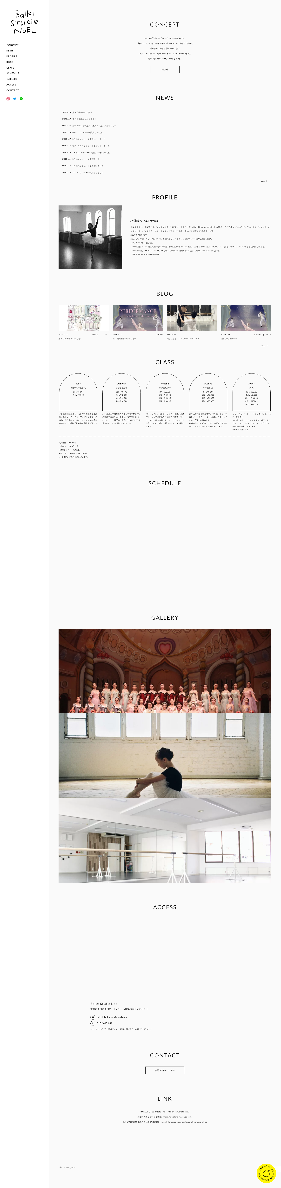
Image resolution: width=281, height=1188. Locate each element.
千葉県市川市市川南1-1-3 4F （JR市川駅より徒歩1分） (119, 1008)
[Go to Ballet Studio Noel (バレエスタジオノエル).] (60, 1167)
